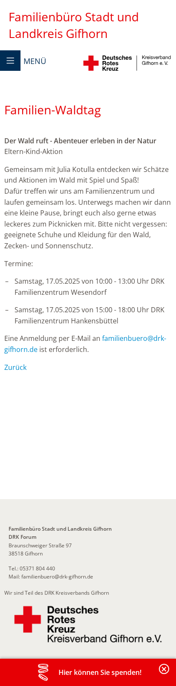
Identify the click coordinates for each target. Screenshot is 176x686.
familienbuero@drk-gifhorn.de (57, 576)
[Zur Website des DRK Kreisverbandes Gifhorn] (88, 624)
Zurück (15, 367)
